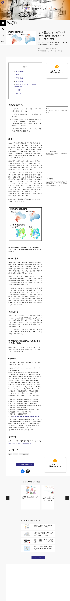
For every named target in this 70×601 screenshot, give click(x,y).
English (2, 41)
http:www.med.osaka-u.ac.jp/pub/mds (20, 443)
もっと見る (38, 557)
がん (10, 454)
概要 (17, 74)
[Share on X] (28, 473)
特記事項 (18, 90)
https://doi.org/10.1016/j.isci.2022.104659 (24, 416)
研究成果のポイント (22, 71)
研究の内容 (19, 81)
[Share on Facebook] (23, 473)
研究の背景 (19, 78)
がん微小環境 (22, 179)
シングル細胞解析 (22, 151)
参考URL (18, 93)
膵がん (16, 109)
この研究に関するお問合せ (26, 464)
